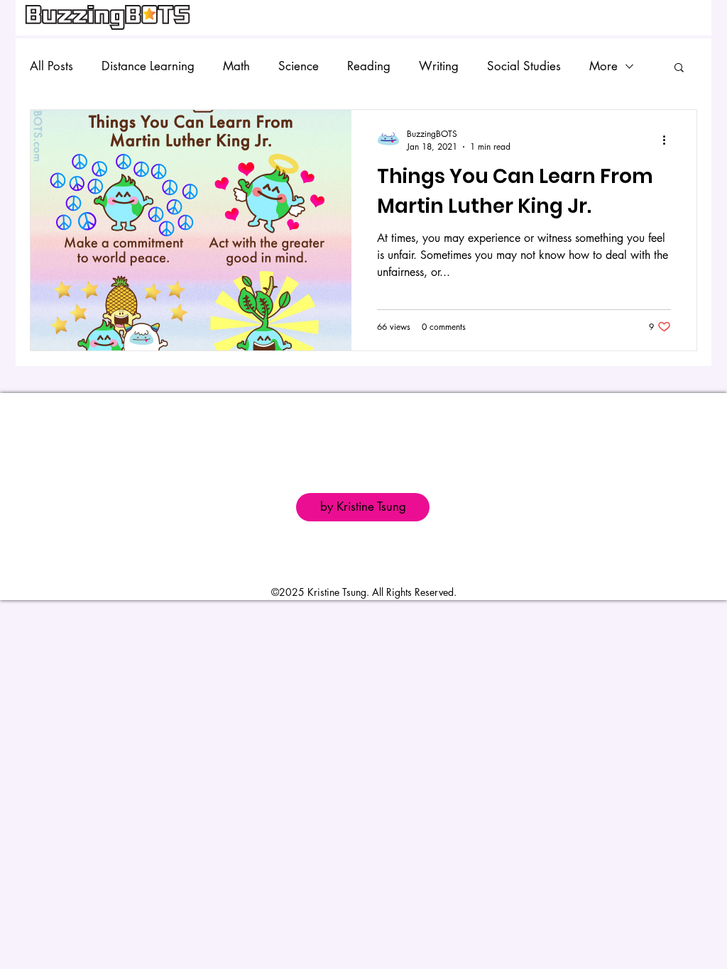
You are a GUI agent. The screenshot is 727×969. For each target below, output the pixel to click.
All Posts (51, 66)
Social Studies (524, 66)
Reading (368, 66)
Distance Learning (148, 66)
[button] (679, 68)
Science (298, 66)
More (603, 66)
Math (236, 66)
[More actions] (668, 139)
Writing (439, 66)
